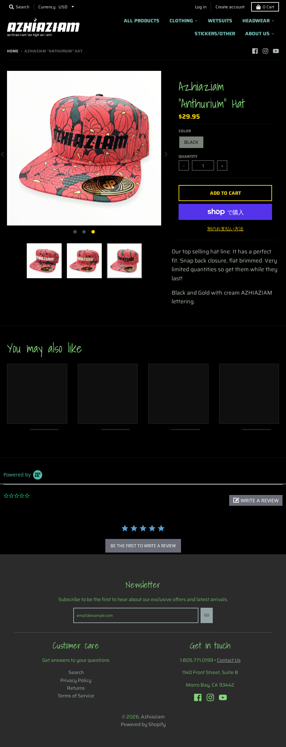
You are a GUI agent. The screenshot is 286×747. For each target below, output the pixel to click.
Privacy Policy (75, 680)
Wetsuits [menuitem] (220, 20)
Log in (200, 6)
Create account (230, 6)
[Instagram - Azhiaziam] (265, 51)
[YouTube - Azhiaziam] (276, 51)
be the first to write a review (143, 546)
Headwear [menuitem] (256, 20)
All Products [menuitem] (141, 20)
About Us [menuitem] (257, 33)
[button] (256, 500)
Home (12, 51)
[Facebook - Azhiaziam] (255, 51)
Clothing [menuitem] (181, 20)
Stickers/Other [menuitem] (215, 33)
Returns (76, 688)
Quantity (188, 157)
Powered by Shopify (143, 724)
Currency (46, 6)
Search (76, 672)
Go (206, 615)
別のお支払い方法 (225, 228)
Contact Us (229, 660)
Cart (268, 6)
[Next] (165, 154)
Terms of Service (76, 696)
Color (185, 131)
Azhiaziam (153, 716)
